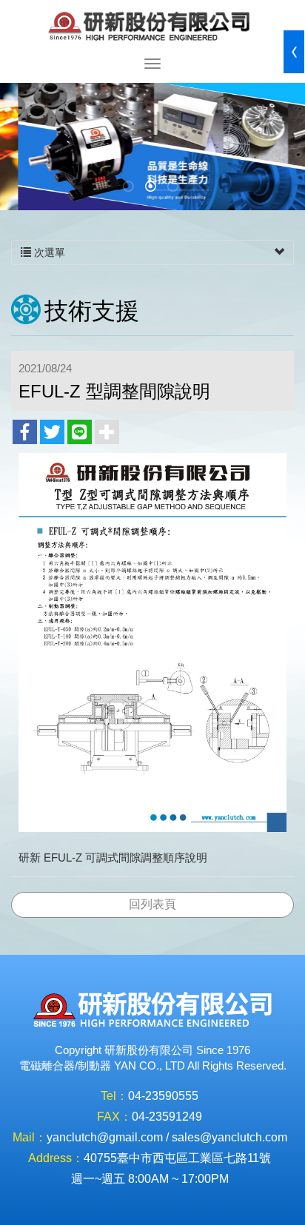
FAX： (114, 1116)
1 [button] (130, 188)
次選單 (48, 252)
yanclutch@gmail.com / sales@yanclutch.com (167, 1137)
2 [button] (152, 188)
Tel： (114, 1096)
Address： (56, 1158)
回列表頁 (152, 904)
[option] (152, 146)
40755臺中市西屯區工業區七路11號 (177, 1158)
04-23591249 (167, 1116)
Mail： (30, 1137)
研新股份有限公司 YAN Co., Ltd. (152, 27)
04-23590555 (163, 1096)
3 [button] (174, 188)
